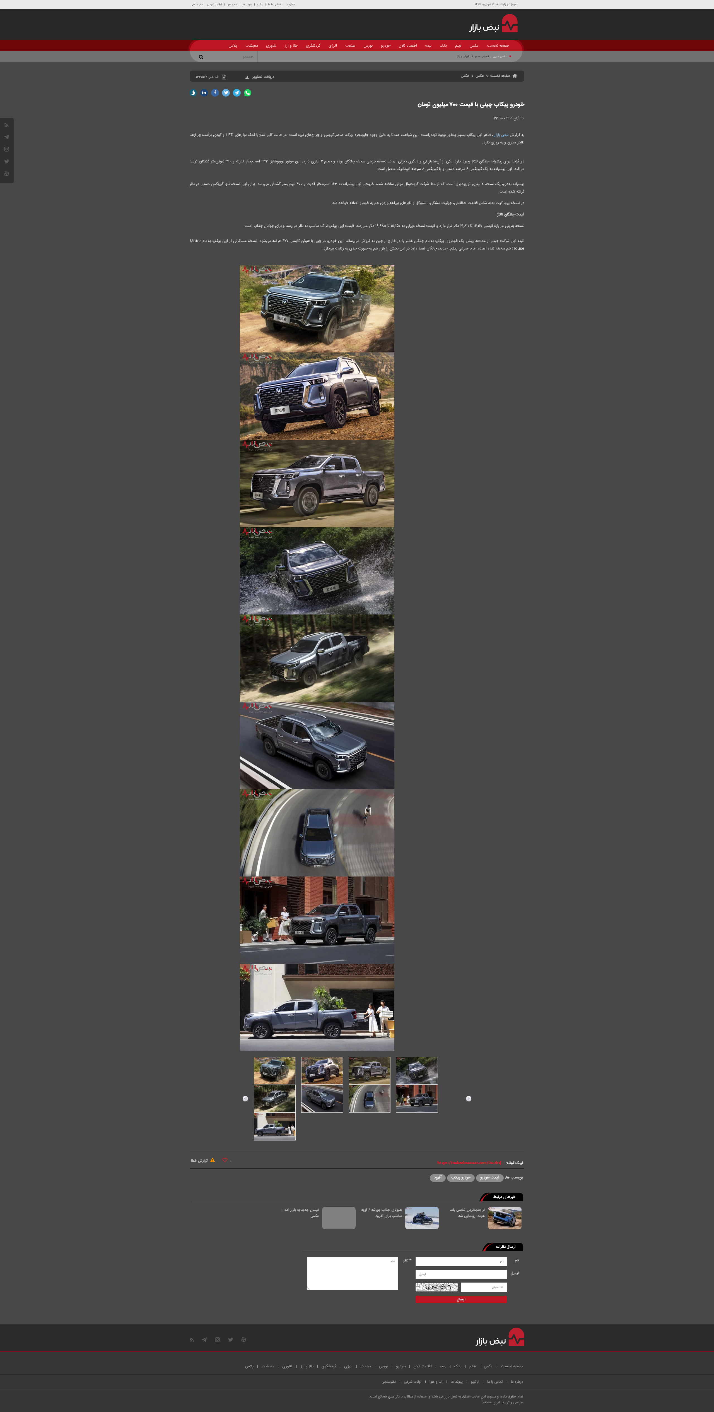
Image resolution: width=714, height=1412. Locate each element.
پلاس (233, 45)
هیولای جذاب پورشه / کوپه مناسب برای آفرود (381, 1213)
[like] (225, 1160)
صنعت (350, 45)
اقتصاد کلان (408, 45)
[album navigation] (245, 1098)
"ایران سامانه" (491, 1403)
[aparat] (6, 173)
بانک (443, 45)
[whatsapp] (248, 93)
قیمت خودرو (490, 1177)
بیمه (428, 45)
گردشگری (313, 45)
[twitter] (226, 93)
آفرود (438, 1177)
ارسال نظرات (505, 1247)
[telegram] (6, 137)
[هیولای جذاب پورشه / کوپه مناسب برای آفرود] (422, 1218)
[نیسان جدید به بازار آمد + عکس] (339, 1218)
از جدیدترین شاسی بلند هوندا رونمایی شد (467, 1213)
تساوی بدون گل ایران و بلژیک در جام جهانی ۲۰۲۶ (459, 56)
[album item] (275, 1071)
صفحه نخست (498, 45)
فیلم (458, 45)
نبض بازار (501, 135)
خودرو (385, 45)
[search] (202, 56)
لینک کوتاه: (514, 1163)
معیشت (251, 45)
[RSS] (6, 125)
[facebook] (215, 93)
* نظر (407, 1260)
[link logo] (490, 23)
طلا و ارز (291, 45)
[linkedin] (204, 93)
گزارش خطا (200, 1161)
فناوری (271, 45)
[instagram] (6, 149)
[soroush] (193, 93)
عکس (474, 45)
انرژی (333, 45)
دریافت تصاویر (262, 77)
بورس (368, 45)
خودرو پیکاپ (461, 1177)
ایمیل (515, 1273)
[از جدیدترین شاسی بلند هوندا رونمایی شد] (505, 1218)
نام (517, 1260)
